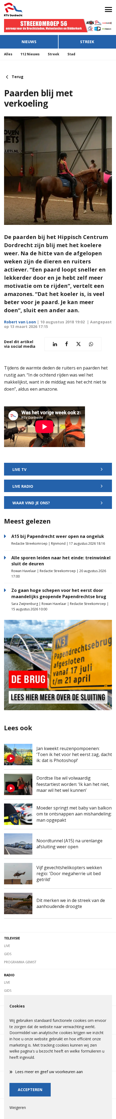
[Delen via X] (78, 344)
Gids (7, 954)
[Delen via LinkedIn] (55, 344)
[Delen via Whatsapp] (91, 344)
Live (7, 945)
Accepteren (30, 1089)
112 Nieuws (30, 54)
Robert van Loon (20, 321)
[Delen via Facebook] (66, 344)
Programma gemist (20, 962)
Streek (87, 41)
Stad (71, 54)
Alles (8, 54)
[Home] (29, 9)
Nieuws (29, 41)
